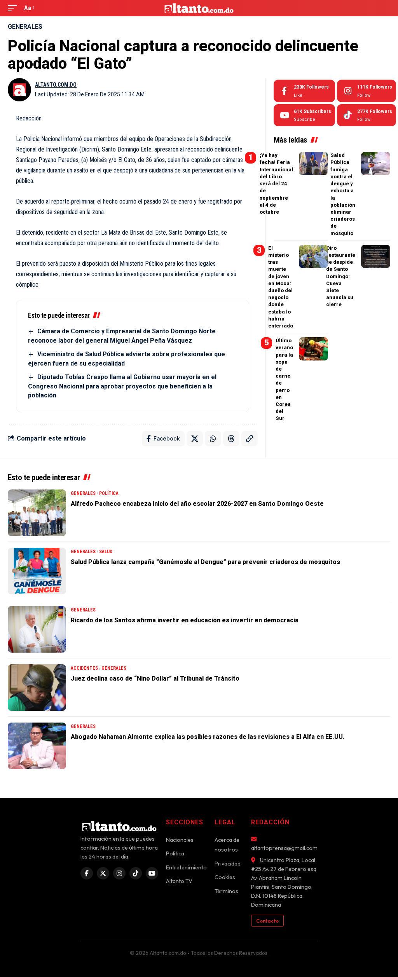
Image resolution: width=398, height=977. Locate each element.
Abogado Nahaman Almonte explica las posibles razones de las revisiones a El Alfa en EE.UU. (208, 736)
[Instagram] (366, 91)
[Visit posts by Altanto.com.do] (19, 89)
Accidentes (84, 668)
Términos (226, 891)
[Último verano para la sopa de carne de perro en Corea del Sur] (313, 348)
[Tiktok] (366, 115)
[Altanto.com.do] (199, 8)
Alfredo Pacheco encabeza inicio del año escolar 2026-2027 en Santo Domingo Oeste (197, 503)
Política (109, 493)
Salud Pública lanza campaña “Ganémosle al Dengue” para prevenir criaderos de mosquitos (205, 562)
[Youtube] (304, 115)
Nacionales (180, 839)
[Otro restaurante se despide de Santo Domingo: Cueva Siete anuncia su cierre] (375, 256)
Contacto (267, 921)
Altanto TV (179, 881)
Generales (25, 26)
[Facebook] (304, 91)
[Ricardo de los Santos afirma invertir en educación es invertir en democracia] (37, 629)
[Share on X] (195, 438)
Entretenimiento (186, 867)
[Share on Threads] (231, 438)
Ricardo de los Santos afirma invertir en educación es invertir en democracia (184, 620)
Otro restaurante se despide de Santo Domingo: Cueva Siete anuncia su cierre (340, 276)
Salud (105, 551)
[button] (14, 8)
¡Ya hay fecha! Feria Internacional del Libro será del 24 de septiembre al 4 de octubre (276, 183)
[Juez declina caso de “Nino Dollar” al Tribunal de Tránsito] (37, 687)
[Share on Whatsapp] (213, 438)
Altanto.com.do (56, 85)
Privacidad (228, 863)
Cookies (225, 877)
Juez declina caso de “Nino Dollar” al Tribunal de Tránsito (155, 678)
